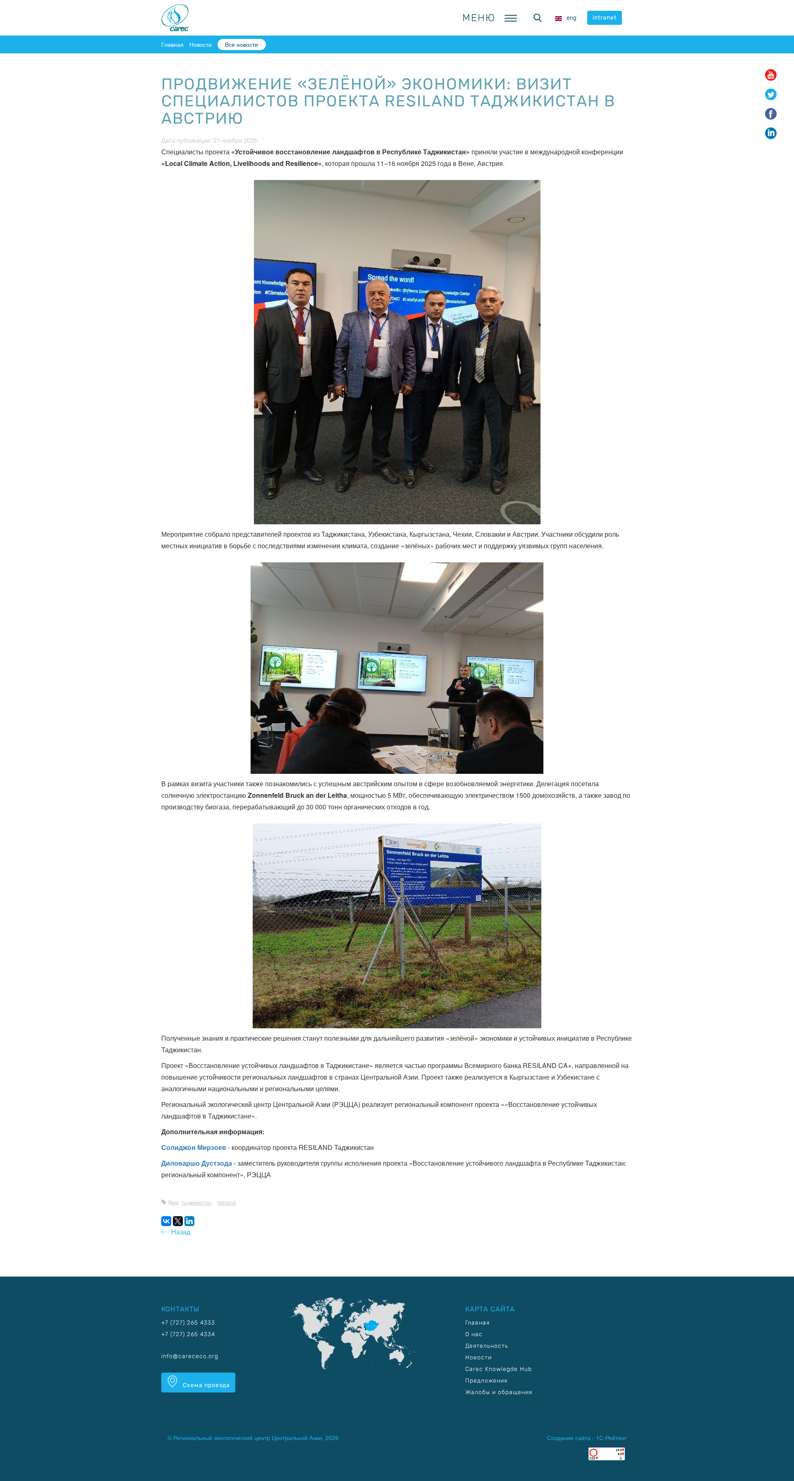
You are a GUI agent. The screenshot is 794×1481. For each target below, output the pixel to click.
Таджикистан (197, 1202)
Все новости (241, 44)
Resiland (227, 1202)
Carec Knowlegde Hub (498, 1369)
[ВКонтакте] (166, 1221)
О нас (474, 1334)
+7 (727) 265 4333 (188, 1322)
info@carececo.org (189, 1356)
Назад (179, 1231)
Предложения (486, 1380)
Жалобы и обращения (498, 1392)
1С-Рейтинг (611, 1437)
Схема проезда (205, 1385)
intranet (605, 17)
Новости (200, 44)
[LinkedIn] (189, 1221)
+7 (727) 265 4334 (188, 1334)
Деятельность (486, 1345)
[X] (178, 1221)
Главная (172, 44)
